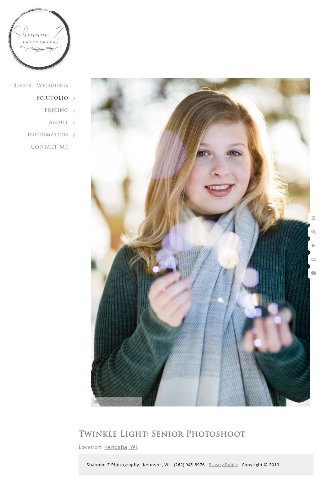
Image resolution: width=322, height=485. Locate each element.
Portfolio (52, 98)
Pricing (56, 110)
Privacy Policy (223, 464)
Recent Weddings (40, 86)
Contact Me (49, 147)
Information (47, 135)
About (58, 122)
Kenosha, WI (120, 447)
